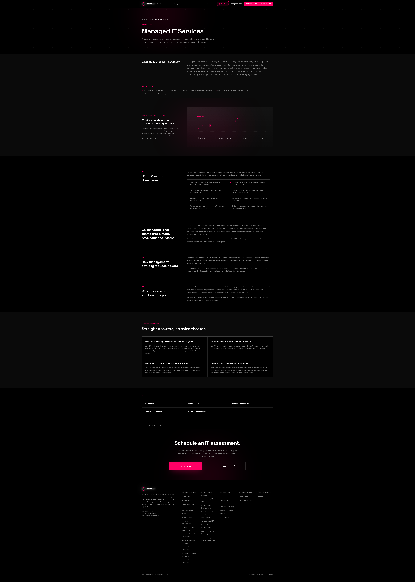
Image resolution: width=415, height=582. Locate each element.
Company (211, 4)
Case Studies (244, 496)
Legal (222, 496)
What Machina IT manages (153, 90)
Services (160, 4)
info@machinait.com (149, 513)
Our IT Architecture (246, 500)
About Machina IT (264, 492)
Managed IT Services (189, 492)
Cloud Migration (187, 517)
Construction (224, 517)
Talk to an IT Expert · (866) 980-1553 (224, 466)
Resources (199, 4)
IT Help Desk (186, 496)
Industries (187, 4)
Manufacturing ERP (207, 521)
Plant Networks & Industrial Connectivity (207, 514)
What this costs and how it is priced (157, 94)
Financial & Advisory (227, 507)
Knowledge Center (245, 492)
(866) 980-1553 (236, 4)
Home (143, 19)
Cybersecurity (187, 500)
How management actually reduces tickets (232, 90)
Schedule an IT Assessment (258, 4)
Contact (261, 496)
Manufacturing (173, 4)
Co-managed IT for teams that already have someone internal (190, 90)
